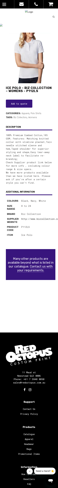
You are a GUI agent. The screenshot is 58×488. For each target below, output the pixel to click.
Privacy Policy (29, 413)
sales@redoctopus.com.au (29, 382)
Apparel (25, 113)
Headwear (29, 444)
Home (11, 28)
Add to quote (19, 103)
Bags (29, 449)
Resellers (29, 479)
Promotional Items (29, 453)
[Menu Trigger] (4, 4)
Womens (32, 117)
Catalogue (24, 28)
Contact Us (29, 409)
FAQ (29, 484)
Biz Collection (20, 117)
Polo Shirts (36, 113)
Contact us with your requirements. (35, 268)
